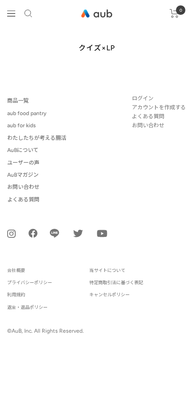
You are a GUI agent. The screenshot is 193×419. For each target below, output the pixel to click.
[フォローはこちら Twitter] (78, 233)
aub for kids (21, 125)
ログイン (143, 98)
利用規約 (16, 295)
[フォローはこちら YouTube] (102, 233)
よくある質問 (23, 199)
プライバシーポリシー (29, 282)
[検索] (28, 13)
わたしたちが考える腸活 (36, 138)
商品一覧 (18, 101)
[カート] (174, 13)
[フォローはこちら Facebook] (33, 233)
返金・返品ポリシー (27, 307)
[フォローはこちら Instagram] (11, 233)
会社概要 (16, 270)
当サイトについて (107, 270)
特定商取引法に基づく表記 (116, 282)
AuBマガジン (23, 175)
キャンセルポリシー (109, 295)
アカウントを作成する (159, 107)
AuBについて (23, 150)
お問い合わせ (23, 187)
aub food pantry (26, 113)
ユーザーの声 (23, 163)
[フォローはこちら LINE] (54, 233)
